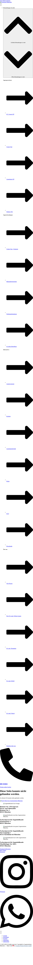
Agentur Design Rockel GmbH (24, 946)
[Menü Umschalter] (1, 4)
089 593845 (4, 784)
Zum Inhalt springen (5, 0)
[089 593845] (16, 781)
